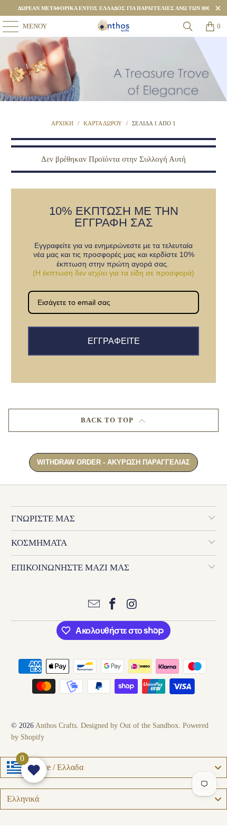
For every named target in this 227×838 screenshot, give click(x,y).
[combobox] (113, 767)
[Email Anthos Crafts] (94, 605)
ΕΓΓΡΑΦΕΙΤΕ (114, 341)
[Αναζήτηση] (188, 26)
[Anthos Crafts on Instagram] (132, 605)
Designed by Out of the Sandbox (129, 725)
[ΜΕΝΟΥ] (6, 26)
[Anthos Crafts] (114, 26)
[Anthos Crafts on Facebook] (113, 605)
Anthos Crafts (56, 725)
